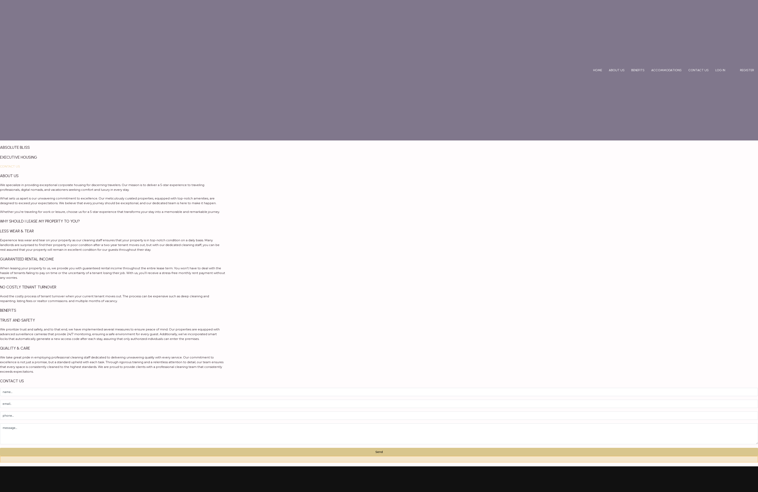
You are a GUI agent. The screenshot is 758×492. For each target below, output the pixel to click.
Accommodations (666, 70)
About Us (617, 70)
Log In (720, 70)
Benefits (637, 70)
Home (597, 70)
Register (747, 70)
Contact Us (698, 70)
